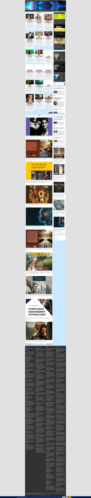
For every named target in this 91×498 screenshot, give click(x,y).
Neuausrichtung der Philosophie (29, 207)
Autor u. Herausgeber (41, 0)
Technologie (34, 10)
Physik (40, 10)
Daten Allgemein (57, 10)
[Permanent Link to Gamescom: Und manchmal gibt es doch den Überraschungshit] (39, 82)
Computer (37, 10)
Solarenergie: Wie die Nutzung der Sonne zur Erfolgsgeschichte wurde (39, 72)
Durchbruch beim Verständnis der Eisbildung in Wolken (40, 348)
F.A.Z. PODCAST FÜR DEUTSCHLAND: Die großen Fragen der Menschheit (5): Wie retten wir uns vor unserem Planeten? (30, 420)
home (26, 0)
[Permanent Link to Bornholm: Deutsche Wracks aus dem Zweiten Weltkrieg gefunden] (39, 96)
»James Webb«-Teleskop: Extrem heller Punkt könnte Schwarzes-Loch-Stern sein (60, 410)
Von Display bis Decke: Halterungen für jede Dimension (29, 396)
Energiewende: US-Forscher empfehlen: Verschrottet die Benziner (40, 392)
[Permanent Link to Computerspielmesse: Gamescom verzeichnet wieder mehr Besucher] (48, 33)
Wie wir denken (27, 275)
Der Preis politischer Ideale (57, 180)
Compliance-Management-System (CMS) (30, 230)
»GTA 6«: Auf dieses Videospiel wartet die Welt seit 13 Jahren (59, 136)
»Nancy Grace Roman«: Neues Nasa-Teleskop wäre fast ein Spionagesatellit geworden (48, 72)
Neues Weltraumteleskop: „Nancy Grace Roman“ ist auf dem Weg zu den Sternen (39, 38)
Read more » (63, 160)
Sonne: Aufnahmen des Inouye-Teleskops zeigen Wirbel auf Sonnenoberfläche (60, 431)
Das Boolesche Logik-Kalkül (57, 38)
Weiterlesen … (55, 94)
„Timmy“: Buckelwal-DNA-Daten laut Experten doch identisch (30, 105)
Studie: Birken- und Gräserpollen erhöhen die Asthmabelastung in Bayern (50, 367)
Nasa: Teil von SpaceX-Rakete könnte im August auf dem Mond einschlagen (60, 473)
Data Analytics (55, 198)
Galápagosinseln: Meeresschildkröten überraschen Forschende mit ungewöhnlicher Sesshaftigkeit (30, 357)
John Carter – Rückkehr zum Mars (30, 116)
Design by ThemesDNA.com (45, 495)
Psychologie (53, 10)
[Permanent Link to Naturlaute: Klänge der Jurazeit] (48, 82)
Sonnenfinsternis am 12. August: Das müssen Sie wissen (60, 452)
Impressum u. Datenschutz (46, 0)
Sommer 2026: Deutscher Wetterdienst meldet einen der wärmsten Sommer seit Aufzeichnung (39, 22)
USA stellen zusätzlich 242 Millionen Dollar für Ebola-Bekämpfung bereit (50, 458)
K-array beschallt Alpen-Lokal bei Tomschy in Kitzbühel (39, 412)
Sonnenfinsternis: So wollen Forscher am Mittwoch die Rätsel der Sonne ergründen (60, 420)
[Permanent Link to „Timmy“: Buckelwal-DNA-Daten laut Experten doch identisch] (30, 98)
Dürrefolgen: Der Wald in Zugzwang (30, 86)
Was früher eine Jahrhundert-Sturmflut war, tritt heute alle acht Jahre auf (40, 433)
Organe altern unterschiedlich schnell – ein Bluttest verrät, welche (50, 426)
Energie (42, 10)
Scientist (28, 23)
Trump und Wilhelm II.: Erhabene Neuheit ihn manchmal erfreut (39, 56)
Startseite (26, 10)
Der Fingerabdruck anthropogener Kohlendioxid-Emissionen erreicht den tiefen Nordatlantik (30, 407)
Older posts (50, 112)
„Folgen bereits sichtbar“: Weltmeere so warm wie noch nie (30, 440)
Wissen (28, 0)
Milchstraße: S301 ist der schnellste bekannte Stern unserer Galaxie (60, 379)
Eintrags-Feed (55, 236)
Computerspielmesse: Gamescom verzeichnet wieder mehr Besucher (48, 38)
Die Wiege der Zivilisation (29, 319)
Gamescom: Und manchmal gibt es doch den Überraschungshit (39, 86)
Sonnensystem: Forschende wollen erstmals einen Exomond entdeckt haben (60, 462)
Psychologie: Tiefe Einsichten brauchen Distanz (48, 57)
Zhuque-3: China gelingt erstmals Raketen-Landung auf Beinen (60, 388)
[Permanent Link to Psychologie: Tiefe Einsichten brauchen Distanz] (48, 52)
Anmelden (55, 235)
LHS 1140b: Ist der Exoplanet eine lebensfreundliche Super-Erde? (60, 483)
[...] (40, 159)
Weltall (31, 10)
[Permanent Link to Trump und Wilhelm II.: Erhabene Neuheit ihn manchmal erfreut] (39, 52)
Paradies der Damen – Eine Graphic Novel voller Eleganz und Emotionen (34, 341)
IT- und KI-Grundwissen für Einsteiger (30, 297)
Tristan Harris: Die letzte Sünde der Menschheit (30, 56)
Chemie (50, 10)
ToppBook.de (36, 0)
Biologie (45, 10)
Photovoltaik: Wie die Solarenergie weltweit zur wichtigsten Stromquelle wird (29, 41)
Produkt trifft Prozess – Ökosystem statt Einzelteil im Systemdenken (59, 127)
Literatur (31, 0)
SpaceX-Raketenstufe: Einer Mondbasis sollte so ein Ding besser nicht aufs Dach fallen (60, 442)
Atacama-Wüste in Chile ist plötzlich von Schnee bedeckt (29, 72)
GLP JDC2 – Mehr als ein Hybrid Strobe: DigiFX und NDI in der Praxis (30, 22)
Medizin (48, 10)
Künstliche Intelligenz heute (57, 215)
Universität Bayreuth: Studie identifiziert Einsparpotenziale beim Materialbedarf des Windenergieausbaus (59, 97)
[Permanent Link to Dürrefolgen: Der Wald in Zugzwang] (30, 82)
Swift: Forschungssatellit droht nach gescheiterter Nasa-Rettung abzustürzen (60, 368)
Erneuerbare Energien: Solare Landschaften (58, 108)
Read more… (47, 355)
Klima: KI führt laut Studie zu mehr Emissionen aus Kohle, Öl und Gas (40, 370)
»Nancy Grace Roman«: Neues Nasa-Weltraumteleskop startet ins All (48, 23)
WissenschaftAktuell (39, 19)
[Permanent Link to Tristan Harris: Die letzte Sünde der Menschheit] (30, 52)
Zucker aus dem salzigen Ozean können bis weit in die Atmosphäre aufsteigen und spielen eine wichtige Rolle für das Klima (40, 381)
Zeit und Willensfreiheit (56, 25)
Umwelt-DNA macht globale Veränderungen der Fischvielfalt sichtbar (40, 423)
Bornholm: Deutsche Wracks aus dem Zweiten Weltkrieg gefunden (39, 102)
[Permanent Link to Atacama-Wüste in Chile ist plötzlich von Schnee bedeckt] (30, 67)
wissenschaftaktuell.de (45, 5)
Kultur (33, 0)
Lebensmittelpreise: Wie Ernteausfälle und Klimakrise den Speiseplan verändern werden (48, 102)
